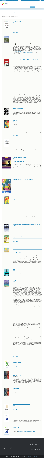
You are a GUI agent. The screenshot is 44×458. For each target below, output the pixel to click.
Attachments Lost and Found (28, 52)
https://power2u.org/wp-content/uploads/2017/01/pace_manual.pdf (26, 431)
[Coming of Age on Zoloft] (6, 124)
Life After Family (24, 53)
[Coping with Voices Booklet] (6, 143)
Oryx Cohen (38, 449)
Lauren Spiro (31, 449)
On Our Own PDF (16, 388)
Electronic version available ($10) (18, 161)
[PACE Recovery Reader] (6, 418)
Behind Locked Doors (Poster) (18, 108)
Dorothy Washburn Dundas (37, 445)
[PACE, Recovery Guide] (6, 431)
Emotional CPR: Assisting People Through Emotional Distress (23, 179)
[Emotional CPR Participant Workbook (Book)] (6, 162)
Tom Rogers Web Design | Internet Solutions (33, 456)
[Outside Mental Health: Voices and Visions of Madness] (6, 407)
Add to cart (14, 32)
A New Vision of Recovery (17, 21)
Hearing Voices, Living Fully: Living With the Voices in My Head (23, 236)
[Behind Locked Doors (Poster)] (6, 111)
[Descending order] (9, 16)
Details (17, 32)
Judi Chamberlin (32, 448)
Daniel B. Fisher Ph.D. (32, 444)
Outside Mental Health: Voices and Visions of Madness (21, 404)
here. (33, 382)
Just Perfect (15, 269)
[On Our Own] (6, 375)
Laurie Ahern (35, 449)
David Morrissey (31, 445)
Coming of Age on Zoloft (17, 120)
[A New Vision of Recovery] (6, 24)
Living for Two (15, 280)
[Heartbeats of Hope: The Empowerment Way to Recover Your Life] (6, 249)
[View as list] (19, 16)
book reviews (16, 12)
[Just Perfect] (6, 272)
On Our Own (15, 371)
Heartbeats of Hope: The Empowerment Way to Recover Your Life (23, 246)
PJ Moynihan (36, 450)
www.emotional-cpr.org (27, 172)
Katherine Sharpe (36, 448)
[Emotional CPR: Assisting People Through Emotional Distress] (6, 186)
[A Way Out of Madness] (6, 39)
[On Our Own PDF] (6, 392)
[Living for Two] (6, 283)
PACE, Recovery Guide (16, 427)
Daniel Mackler (37, 444)
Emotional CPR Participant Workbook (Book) (20, 157)
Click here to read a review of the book (19, 51)
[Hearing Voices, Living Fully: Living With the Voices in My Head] (6, 239)
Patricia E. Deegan (32, 450)
